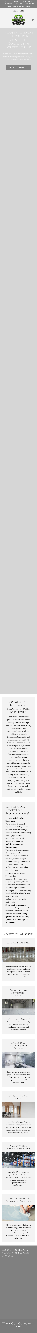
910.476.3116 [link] (18, 11)
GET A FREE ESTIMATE (18, 67)
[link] (18, 20)
